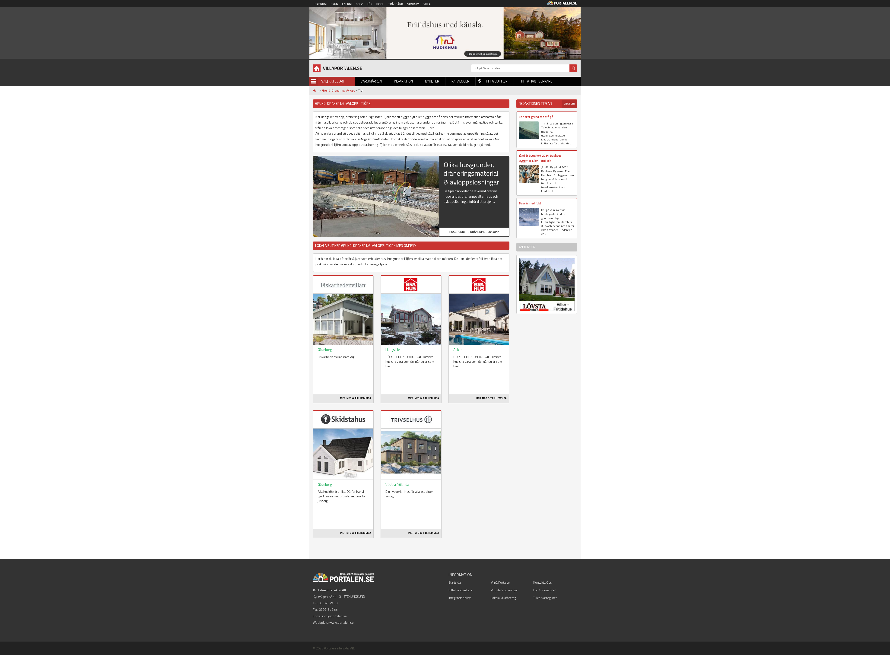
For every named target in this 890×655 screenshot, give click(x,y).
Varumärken (371, 81)
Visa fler (569, 103)
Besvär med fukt (530, 203)
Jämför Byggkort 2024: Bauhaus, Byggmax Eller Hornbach (540, 158)
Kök (369, 4)
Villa (427, 4)
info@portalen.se (334, 616)
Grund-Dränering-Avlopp (338, 90)
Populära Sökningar (504, 590)
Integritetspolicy (459, 597)
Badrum (321, 4)
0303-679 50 (328, 603)
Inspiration (403, 81)
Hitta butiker (496, 81)
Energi (347, 4)
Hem (316, 90)
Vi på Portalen (500, 582)
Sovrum (413, 4)
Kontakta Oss (542, 582)
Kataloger (460, 81)
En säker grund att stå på (536, 116)
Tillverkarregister (545, 597)
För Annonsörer (544, 590)
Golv (359, 4)
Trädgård (395, 4)
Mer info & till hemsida (355, 398)
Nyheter (432, 81)
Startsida (454, 582)
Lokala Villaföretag (503, 597)
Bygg (334, 4)
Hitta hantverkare (536, 81)
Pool (380, 4)
